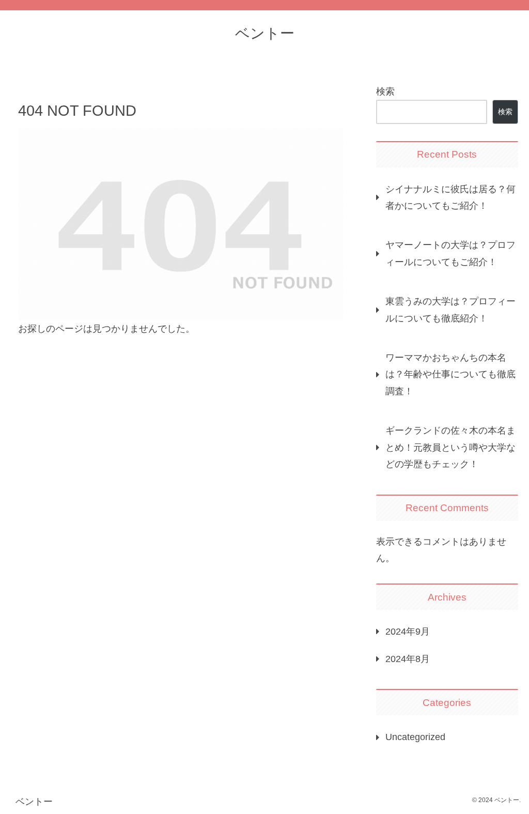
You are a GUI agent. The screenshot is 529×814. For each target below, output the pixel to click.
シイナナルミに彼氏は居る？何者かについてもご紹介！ (450, 197)
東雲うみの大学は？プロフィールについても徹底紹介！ (450, 309)
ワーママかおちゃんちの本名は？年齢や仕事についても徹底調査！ (450, 374)
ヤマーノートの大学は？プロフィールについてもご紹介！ (450, 253)
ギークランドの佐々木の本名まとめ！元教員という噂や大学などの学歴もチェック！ (450, 447)
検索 (385, 91)
